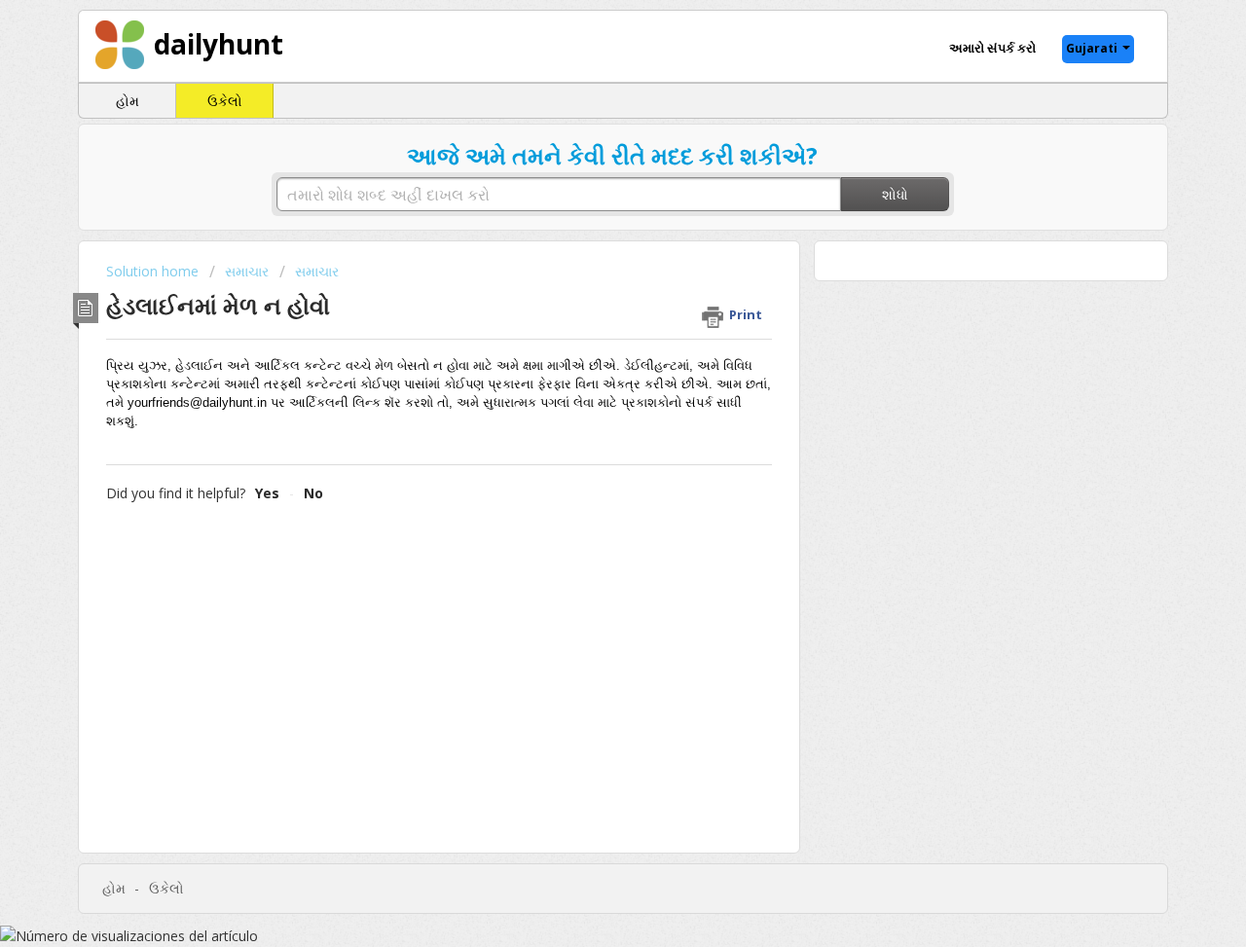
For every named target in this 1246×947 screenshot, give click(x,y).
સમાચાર (247, 271)
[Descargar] (587, 215)
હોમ (127, 100)
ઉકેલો (224, 100)
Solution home (154, 271)
